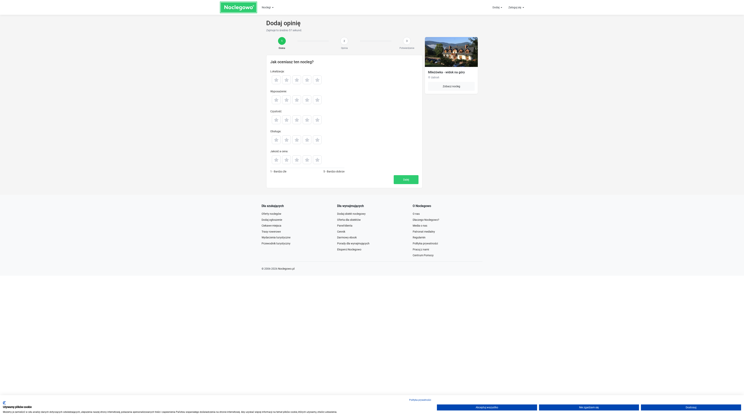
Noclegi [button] (266, 7)
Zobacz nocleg (451, 86)
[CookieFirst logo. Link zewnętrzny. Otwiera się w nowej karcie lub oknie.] (4, 403)
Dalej (406, 179)
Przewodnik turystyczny (276, 243)
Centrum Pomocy (423, 255)
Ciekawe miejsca (271, 225)
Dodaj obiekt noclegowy (351, 213)
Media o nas (420, 225)
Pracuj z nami (421, 249)
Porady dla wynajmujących (353, 243)
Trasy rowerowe (271, 231)
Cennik (341, 231)
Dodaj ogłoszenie (272, 219)
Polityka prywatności (425, 243)
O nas (416, 213)
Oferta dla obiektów (349, 219)
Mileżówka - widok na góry (446, 72)
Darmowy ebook (347, 237)
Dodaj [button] (496, 7)
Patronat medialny (424, 231)
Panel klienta (344, 225)
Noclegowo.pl (286, 268)
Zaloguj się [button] (515, 7)
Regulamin (419, 237)
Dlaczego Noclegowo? (426, 219)
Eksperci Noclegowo (349, 249)
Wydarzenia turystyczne (276, 237)
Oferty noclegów (271, 213)
